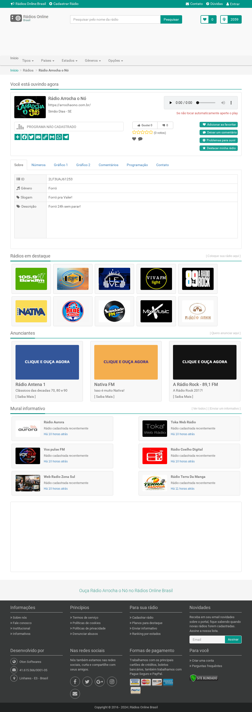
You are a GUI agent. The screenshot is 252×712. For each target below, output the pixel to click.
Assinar (233, 639)
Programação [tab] (137, 165)
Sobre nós (19, 617)
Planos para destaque (146, 623)
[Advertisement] (126, 39)
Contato (196, 4)
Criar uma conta (202, 660)
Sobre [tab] (18, 165)
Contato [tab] (162, 165)
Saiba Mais (25, 397)
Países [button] (46, 60)
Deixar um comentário (221, 132)
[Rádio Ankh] (198, 311)
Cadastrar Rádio (66, 4)
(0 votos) (160, 133)
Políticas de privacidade (89, 628)
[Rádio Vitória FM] (73, 279)
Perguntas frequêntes (206, 666)
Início (14, 70)
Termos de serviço (85, 617)
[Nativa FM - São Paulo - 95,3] (31, 311)
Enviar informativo (144, 628)
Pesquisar (171, 19)
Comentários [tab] (108, 165)
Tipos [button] (26, 60)
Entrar (235, 4)
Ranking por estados (146, 634)
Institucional (21, 628)
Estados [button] (68, 60)
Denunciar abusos (85, 634)
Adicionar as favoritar (221, 124)
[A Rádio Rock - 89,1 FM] (198, 279)
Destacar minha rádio (220, 148)
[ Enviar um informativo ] (224, 408)
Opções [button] (114, 60)
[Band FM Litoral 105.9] (31, 279)
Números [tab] (39, 165)
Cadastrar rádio (142, 617)
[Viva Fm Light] (156, 279)
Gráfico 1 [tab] (61, 165)
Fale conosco (22, 623)
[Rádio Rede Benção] (73, 311)
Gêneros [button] (91, 60)
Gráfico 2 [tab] (83, 165)
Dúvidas (216, 4)
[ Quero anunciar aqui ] (225, 333)
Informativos (21, 634)
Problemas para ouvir (220, 140)
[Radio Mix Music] (156, 311)
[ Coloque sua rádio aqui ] (223, 256)
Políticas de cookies (86, 623)
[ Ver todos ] (199, 408)
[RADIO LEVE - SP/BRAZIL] (114, 279)
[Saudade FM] (114, 311)
